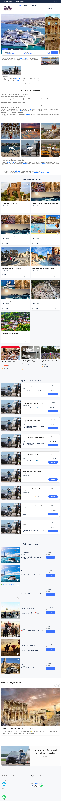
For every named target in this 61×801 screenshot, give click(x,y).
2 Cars (27, 132)
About (26, 11)
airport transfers (32, 80)
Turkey (10, 147)
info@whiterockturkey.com (20, 1)
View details (53, 393)
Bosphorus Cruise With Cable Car (28, 590)
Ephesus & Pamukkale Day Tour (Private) (43, 268)
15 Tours (14, 132)
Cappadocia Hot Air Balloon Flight (28, 627)
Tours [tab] (5, 49)
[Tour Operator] (28, 201)
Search (54, 53)
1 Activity (48, 132)
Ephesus (26, 5)
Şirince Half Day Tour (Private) (10, 333)
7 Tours (52, 149)
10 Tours (30, 149)
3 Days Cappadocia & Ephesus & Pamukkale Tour (15, 236)
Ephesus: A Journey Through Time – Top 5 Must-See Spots (17, 728)
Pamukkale (33, 5)
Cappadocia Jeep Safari (26, 664)
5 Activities (6, 149)
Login (52, 8)
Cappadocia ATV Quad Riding (27, 608)
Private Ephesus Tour (38, 301)
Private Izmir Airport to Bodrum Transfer (33, 386)
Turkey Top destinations (30, 91)
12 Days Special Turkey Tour (9, 203)
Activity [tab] (11, 49)
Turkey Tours (19, 11)
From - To (26, 52)
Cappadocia (50, 130)
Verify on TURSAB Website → (7, 791)
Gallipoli (31, 147)
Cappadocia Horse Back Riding (28, 645)
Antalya (50, 147)
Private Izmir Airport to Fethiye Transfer (33, 403)
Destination (7, 52)
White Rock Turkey (23, 58)
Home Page (18, 5)
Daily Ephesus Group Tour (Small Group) (12, 268)
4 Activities (8, 132)
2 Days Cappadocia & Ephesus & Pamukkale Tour (45, 203)
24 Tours (33, 132)
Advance (49, 52)
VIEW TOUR (50, 557)
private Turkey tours (19, 80)
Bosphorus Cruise (25, 552)
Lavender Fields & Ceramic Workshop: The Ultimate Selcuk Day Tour (30, 362)
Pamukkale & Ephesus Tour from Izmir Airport (14, 301)
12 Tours (53, 132)
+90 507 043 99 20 (37, 782)
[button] (49, 8)
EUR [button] (45, 8)
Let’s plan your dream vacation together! (41, 172)
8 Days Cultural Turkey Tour (39, 236)
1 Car (11, 149)
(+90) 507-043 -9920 (8, 1)
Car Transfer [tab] (18, 49)
